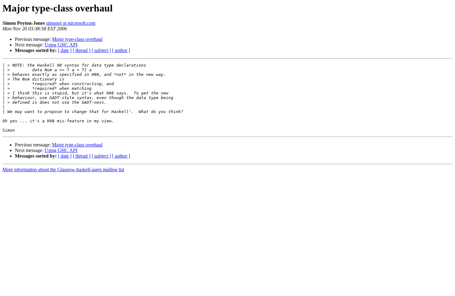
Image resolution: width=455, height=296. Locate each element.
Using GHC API (61, 44)
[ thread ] (81, 50)
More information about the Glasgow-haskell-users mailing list (63, 169)
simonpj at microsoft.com (70, 23)
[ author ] (121, 50)
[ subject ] (101, 50)
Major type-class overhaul (77, 39)
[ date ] (65, 50)
